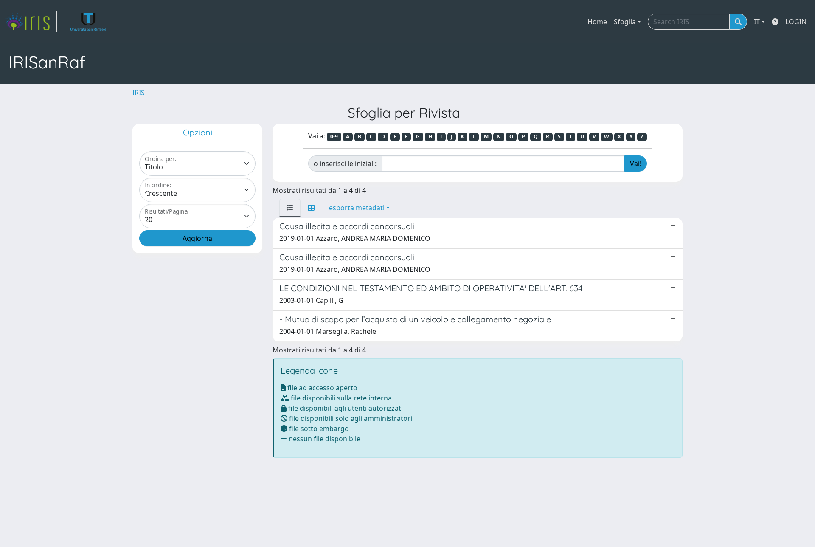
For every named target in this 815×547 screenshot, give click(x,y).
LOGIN (796, 21)
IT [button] (757, 21)
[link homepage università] (88, 21)
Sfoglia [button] (625, 21)
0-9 (334, 136)
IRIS (138, 92)
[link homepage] (31, 21)
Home (597, 21)
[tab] (290, 208)
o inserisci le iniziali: (345, 163)
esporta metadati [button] (357, 207)
